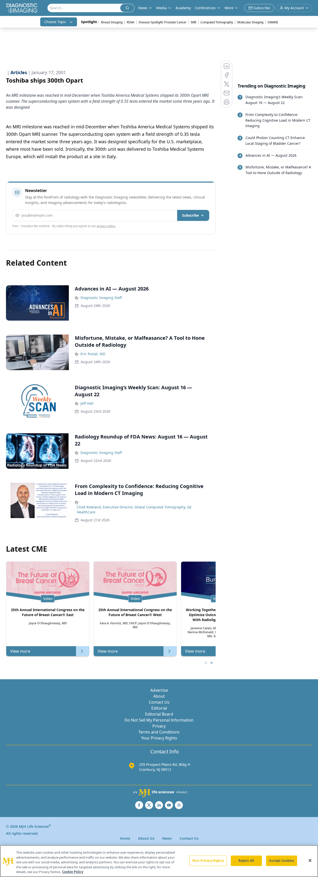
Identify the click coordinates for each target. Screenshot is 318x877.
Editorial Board (159, 714)
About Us (146, 838)
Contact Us (159, 702)
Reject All (246, 860)
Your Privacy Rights (159, 738)
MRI (193, 22)
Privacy (159, 726)
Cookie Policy (72, 872)
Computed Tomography (216, 22)
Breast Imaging (111, 22)
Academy (183, 7)
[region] (159, 861)
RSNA (130, 22)
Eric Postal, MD (92, 353)
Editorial (159, 708)
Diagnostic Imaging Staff (101, 297)
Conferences (205, 7)
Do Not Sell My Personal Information (159, 720)
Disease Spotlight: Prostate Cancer (163, 22)
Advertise (159, 690)
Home (125, 838)
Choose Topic (55, 21)
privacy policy (106, 226)
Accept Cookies (281, 860)
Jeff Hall (86, 403)
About (159, 696)
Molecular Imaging (250, 22)
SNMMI (273, 22)
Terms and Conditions (159, 732)
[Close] (310, 860)
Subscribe (190, 215)
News (167, 838)
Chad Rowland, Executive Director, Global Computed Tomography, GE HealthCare (134, 509)
